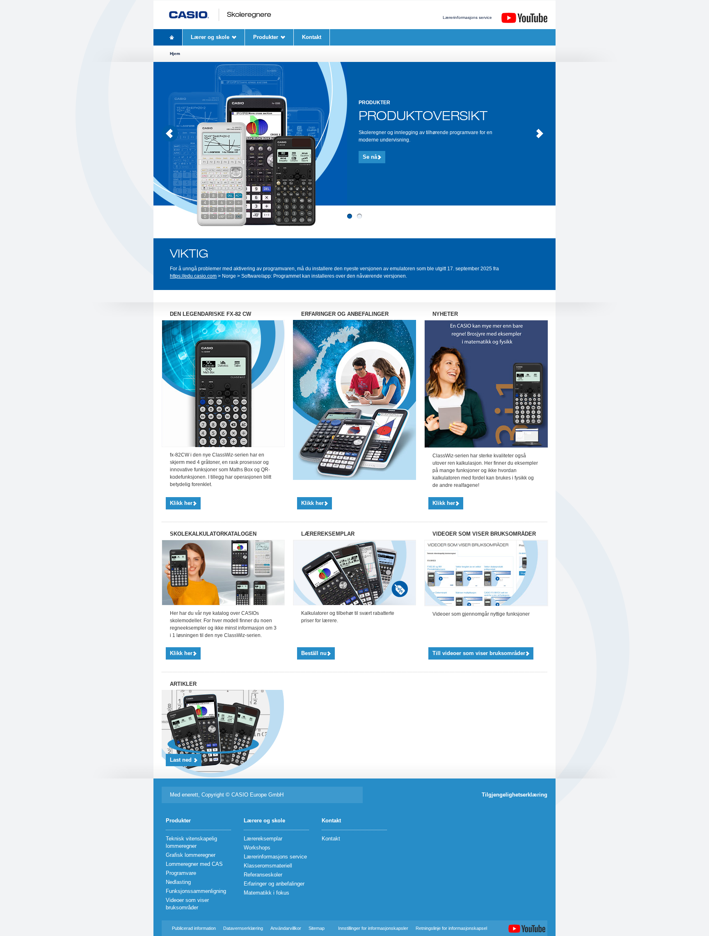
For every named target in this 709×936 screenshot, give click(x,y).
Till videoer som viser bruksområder (478, 653)
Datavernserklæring (243, 928)
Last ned (181, 760)
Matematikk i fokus (266, 893)
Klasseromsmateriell (268, 866)
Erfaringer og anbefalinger (274, 884)
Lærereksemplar (263, 839)
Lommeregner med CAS (194, 864)
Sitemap (317, 928)
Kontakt (311, 37)
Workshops (257, 848)
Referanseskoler (263, 875)
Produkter (265, 37)
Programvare (181, 873)
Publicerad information (194, 928)
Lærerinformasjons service (467, 17)
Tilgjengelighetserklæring (514, 795)
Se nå (370, 157)
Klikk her (181, 503)
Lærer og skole (210, 37)
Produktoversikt (423, 115)
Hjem (172, 37)
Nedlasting (178, 882)
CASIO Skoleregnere (220, 15)
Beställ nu (314, 653)
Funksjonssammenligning (196, 891)
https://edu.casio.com (193, 276)
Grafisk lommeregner (190, 855)
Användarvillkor (285, 928)
